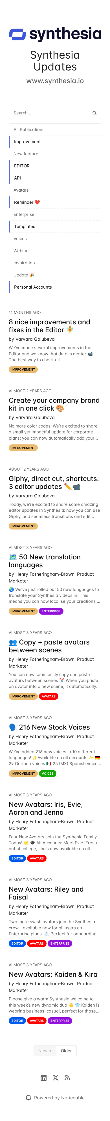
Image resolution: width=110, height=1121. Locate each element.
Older (66, 1050)
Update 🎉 (24, 275)
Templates (24, 226)
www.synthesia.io (55, 81)
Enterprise (24, 214)
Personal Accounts (33, 287)
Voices (20, 238)
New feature (26, 153)
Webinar (22, 250)
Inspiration (24, 262)
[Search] (94, 113)
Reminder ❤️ (27, 202)
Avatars (21, 190)
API (17, 178)
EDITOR (22, 166)
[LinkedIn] (46, 1077)
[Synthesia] (55, 35)
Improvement (27, 141)
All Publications (29, 129)
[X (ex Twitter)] (58, 1077)
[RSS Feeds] (67, 1077)
